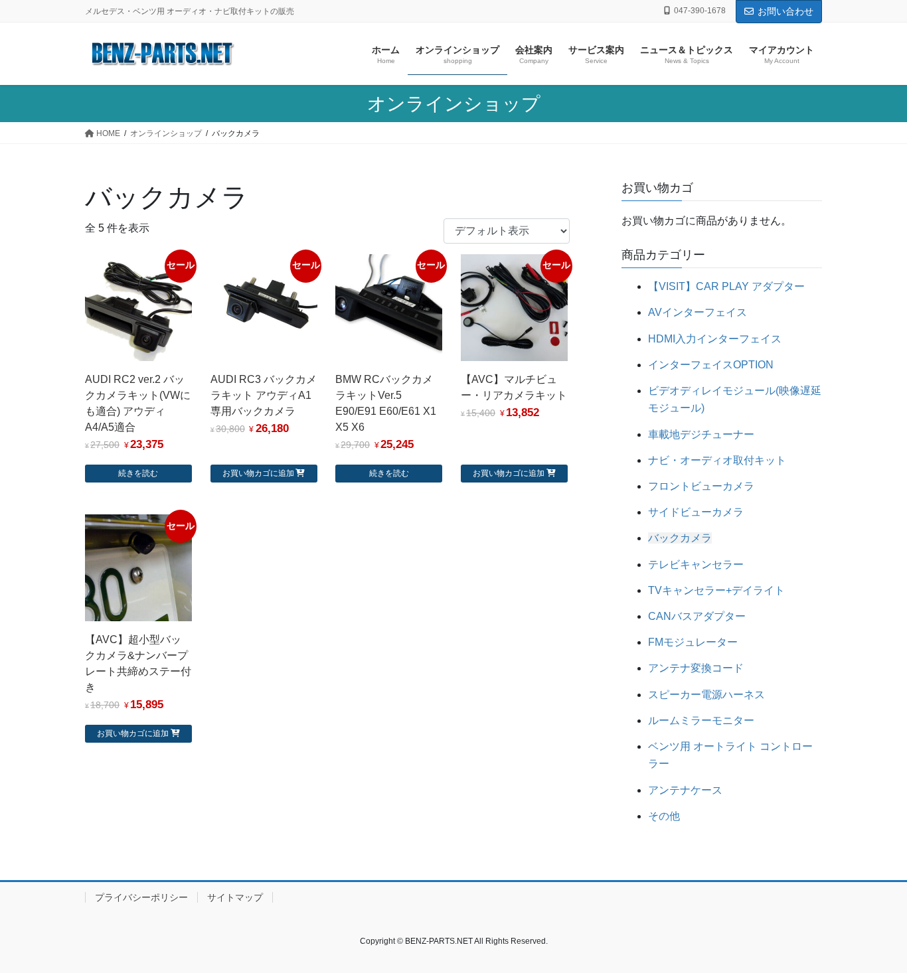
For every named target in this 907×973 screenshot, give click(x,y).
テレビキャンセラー (696, 564)
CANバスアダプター (697, 616)
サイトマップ (235, 897)
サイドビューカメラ (696, 512)
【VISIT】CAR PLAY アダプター (726, 286)
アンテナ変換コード (696, 668)
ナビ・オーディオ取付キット (717, 460)
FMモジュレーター (693, 642)
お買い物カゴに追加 (258, 473)
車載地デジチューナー (701, 434)
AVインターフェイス (697, 312)
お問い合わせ (785, 11)
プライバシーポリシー (141, 897)
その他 (664, 816)
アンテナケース (685, 790)
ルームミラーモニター (701, 720)
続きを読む (138, 473)
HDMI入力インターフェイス (715, 338)
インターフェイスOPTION (711, 364)
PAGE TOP (873, 932)
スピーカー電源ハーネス (706, 694)
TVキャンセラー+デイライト (716, 590)
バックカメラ (680, 538)
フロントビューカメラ (701, 486)
